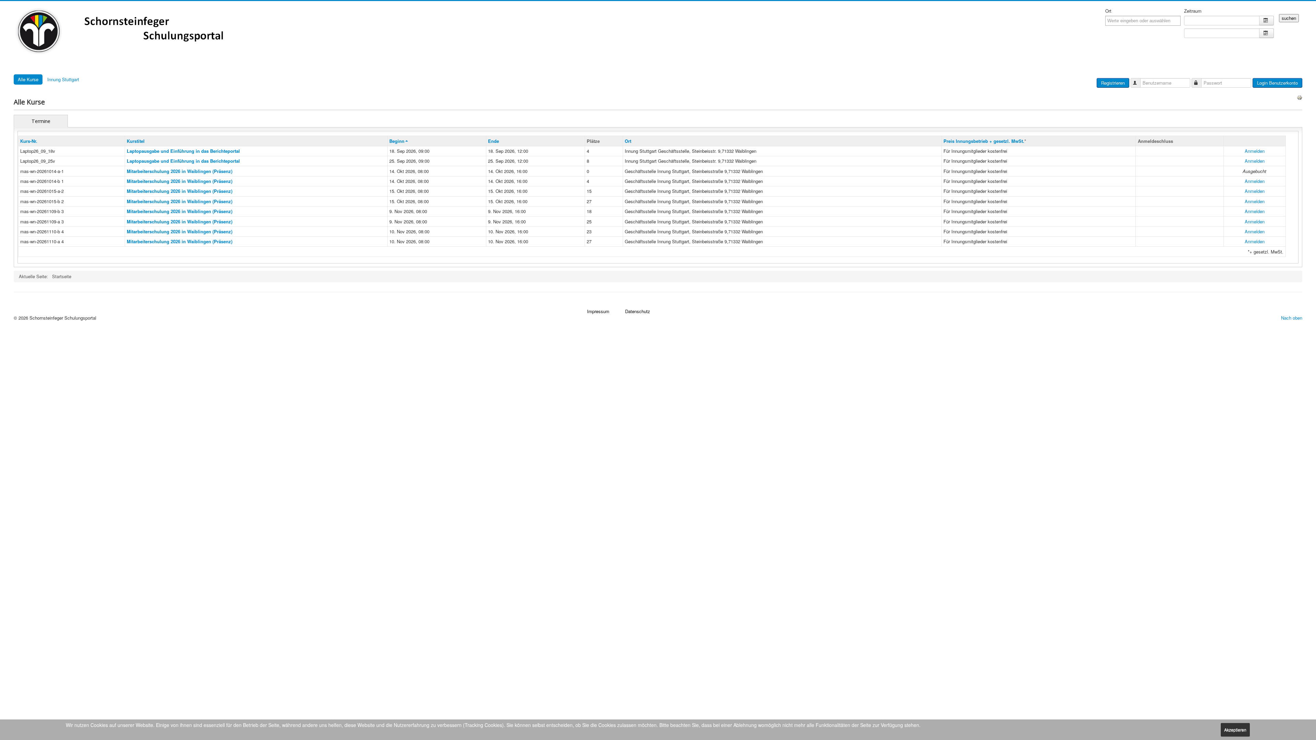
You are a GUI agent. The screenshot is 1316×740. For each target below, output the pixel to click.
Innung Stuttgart (63, 79)
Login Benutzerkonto (1277, 82)
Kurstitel (136, 141)
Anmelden (1255, 151)
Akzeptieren (1235, 729)
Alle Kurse (28, 79)
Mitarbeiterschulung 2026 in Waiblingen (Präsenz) (179, 171)
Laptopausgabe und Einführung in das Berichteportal (183, 151)
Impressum (598, 311)
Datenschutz (637, 311)
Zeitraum (1193, 11)
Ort (1108, 11)
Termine (41, 121)
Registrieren (1113, 82)
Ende (493, 141)
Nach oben (1291, 317)
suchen (1289, 18)
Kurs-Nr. (28, 141)
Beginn (396, 141)
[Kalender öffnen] (1266, 20)
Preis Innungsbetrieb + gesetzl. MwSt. (983, 141)
